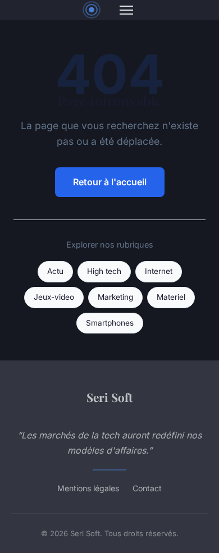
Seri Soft (109, 397)
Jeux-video (54, 297)
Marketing (115, 297)
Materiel (171, 297)
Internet (158, 271)
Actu (55, 271)
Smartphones (110, 322)
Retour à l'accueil (110, 182)
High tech (104, 271)
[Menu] (126, 10)
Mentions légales (88, 488)
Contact (147, 488)
